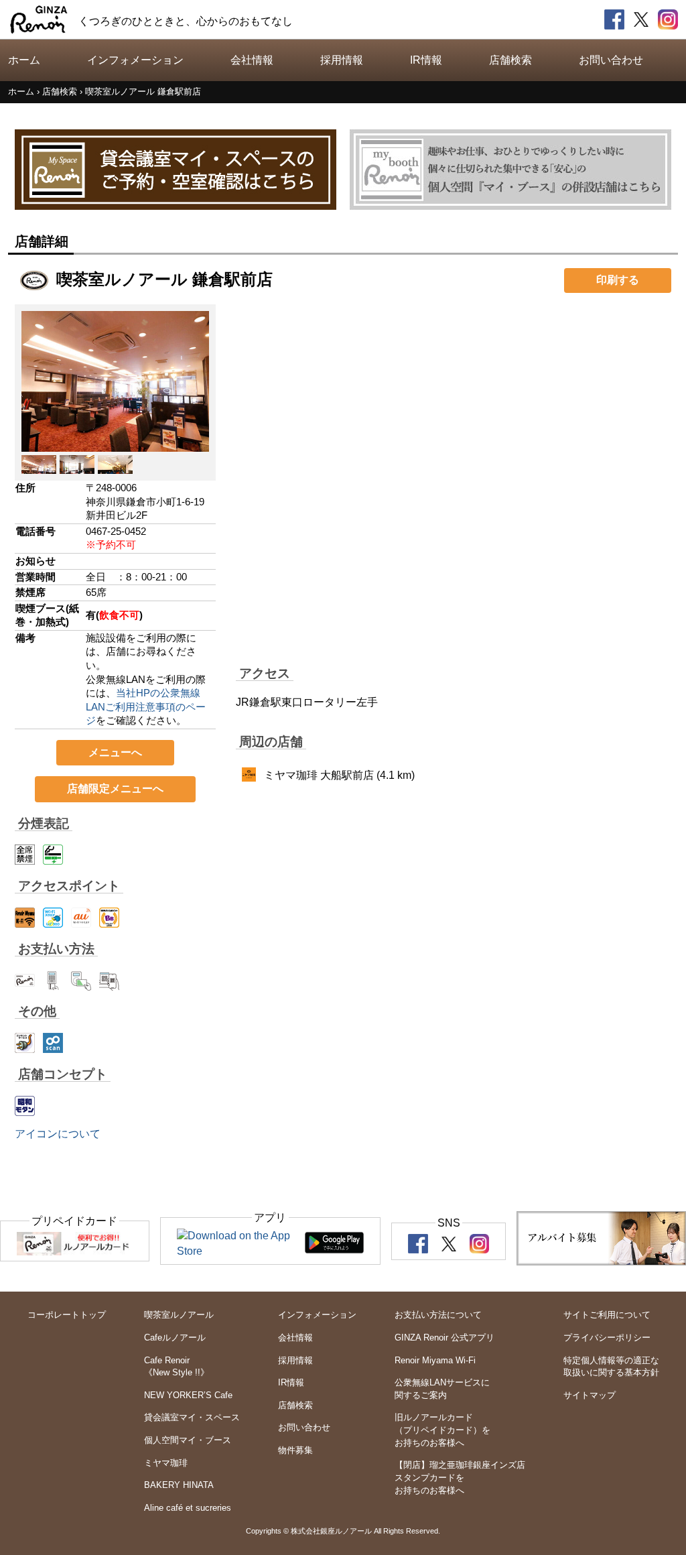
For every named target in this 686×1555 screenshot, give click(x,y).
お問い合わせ (611, 60)
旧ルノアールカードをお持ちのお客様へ (442, 1429)
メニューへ (115, 752)
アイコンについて (57, 1133)
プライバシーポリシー (606, 1337)
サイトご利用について (606, 1315)
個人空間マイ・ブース (187, 1440)
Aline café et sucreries (187, 1508)
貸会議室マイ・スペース (192, 1417)
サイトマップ (589, 1395)
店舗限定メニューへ (115, 788)
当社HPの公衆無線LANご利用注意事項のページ (146, 707)
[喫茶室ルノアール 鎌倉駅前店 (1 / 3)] (115, 443)
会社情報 (251, 60)
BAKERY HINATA (179, 1485)
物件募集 (295, 1450)
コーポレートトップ (66, 1315)
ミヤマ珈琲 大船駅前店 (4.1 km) (339, 775)
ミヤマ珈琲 (166, 1463)
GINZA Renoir (39, 19)
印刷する (617, 280)
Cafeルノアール (175, 1337)
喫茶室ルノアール (179, 1315)
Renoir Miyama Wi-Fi (435, 1360)
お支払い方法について (438, 1315)
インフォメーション (135, 60)
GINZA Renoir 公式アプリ (444, 1337)
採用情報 (341, 60)
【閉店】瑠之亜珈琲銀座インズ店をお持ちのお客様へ (460, 1477)
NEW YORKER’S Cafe (188, 1395)
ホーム (24, 60)
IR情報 (426, 60)
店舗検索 (510, 60)
